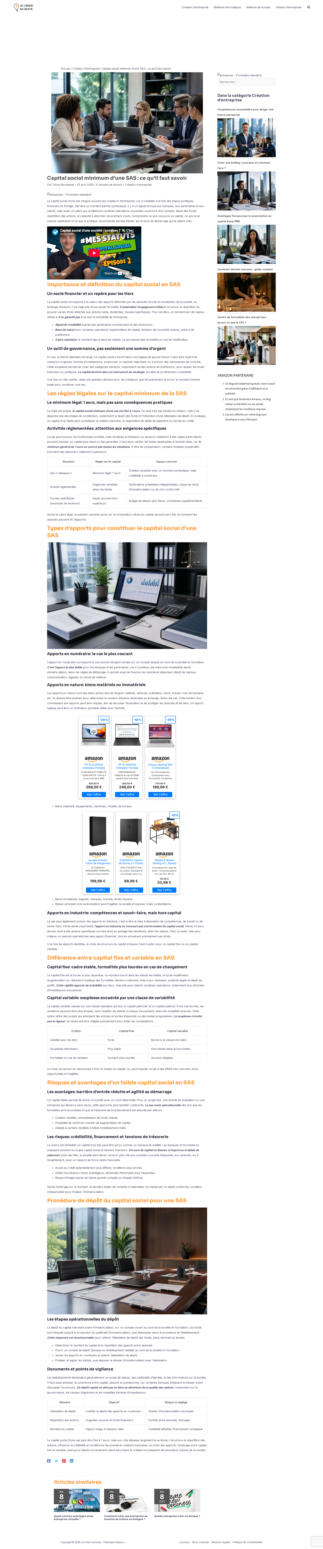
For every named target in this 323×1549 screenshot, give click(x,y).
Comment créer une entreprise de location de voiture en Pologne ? (126, 1518)
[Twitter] (56, 1461)
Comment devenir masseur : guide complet (245, 269)
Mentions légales (221, 1542)
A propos (185, 1542)
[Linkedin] (71, 1461)
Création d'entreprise (138, 184)
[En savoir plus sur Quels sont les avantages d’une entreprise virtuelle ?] (77, 1500)
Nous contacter (200, 1542)
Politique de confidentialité (247, 1542)
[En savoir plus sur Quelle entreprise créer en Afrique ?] (177, 1500)
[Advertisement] (161, 39)
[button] (308, 7)
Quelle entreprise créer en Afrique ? (177, 1516)
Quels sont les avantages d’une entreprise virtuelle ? (74, 1518)
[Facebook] (48, 1461)
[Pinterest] (64, 1461)
